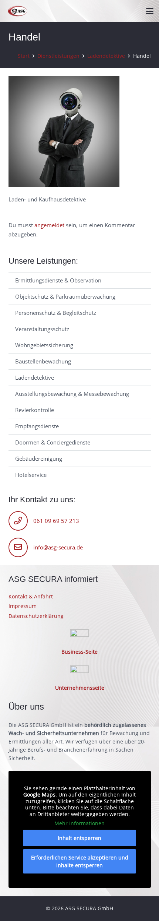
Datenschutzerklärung (36, 616)
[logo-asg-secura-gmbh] (18, 11)
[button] (150, 11)
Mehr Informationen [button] (79, 823)
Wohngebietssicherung (44, 345)
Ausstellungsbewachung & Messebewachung (72, 393)
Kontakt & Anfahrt (31, 596)
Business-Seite (79, 651)
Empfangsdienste (37, 426)
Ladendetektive (34, 377)
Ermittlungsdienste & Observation (58, 280)
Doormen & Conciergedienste (52, 442)
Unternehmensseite (79, 688)
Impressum (23, 606)
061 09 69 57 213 (56, 520)
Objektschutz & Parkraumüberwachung (65, 296)
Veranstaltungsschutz (42, 329)
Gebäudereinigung (38, 458)
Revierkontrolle (34, 410)
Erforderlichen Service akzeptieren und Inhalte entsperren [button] (79, 861)
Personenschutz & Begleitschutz (55, 312)
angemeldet (49, 225)
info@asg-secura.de (58, 547)
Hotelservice (31, 474)
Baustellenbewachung (43, 361)
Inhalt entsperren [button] (79, 837)
